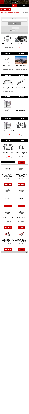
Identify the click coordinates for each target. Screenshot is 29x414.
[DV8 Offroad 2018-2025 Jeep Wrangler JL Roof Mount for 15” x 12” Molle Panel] (21, 147)
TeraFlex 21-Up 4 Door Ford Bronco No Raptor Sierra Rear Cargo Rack (21, 197)
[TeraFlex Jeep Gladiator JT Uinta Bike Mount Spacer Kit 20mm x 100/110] (7, 234)
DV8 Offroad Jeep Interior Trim (21, 87)
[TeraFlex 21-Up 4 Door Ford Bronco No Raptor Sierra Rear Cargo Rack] (21, 191)
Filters (6, 9)
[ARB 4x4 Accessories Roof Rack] (7, 39)
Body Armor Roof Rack (8, 152)
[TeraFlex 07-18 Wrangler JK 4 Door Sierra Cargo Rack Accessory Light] (21, 169)
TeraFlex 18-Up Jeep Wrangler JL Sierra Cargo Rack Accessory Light (7, 197)
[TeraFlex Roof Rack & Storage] (7, 60)
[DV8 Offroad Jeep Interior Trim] (21, 82)
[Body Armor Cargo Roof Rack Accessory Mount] (7, 104)
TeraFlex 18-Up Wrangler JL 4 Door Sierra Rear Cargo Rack (21, 218)
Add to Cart (21, 162)
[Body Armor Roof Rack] (7, 147)
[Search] (24, 5)
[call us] (9, 5)
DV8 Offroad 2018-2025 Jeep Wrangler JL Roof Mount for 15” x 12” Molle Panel (21, 154)
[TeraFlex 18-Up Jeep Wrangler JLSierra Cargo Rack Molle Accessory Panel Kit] (7, 169)
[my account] (5, 5)
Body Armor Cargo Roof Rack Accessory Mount (8, 109)
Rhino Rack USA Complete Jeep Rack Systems (21, 44)
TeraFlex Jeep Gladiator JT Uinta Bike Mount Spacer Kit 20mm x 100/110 (8, 240)
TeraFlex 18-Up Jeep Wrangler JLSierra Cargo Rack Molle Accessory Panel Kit (7, 175)
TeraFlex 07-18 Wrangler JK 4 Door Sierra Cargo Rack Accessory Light (21, 175)
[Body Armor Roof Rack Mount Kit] (21, 125)
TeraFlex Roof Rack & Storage (8, 65)
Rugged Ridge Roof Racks (21, 65)
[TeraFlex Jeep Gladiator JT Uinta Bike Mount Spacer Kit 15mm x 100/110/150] (21, 234)
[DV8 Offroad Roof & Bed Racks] (7, 82)
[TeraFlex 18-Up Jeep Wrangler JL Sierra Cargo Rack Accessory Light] (7, 191)
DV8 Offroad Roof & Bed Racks (8, 88)
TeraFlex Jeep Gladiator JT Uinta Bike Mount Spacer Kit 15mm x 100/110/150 (21, 240)
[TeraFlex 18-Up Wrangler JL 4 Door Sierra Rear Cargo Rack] (21, 212)
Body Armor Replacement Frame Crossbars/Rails (21, 109)
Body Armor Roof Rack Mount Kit (21, 131)
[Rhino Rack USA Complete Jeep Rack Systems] (21, 38)
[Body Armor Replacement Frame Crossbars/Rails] (21, 103)
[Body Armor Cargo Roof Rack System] (7, 125)
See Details (8, 53)
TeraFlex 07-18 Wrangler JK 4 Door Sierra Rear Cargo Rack (8, 218)
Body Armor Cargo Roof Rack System (8, 131)
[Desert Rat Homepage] (16, 2)
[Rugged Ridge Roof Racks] (21, 60)
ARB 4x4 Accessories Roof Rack (7, 44)
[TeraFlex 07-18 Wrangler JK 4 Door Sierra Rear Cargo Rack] (7, 212)
